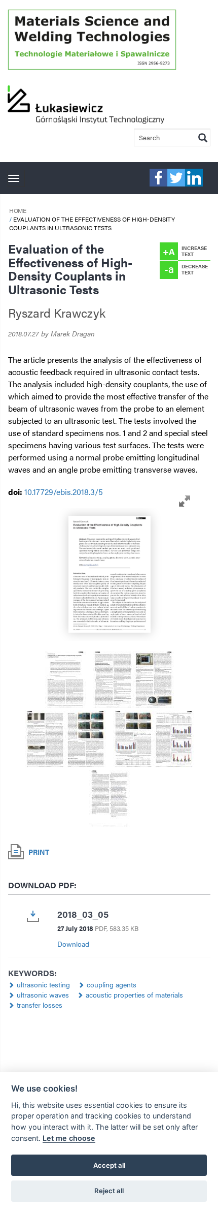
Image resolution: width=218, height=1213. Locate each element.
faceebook (158, 177)
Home (17, 210)
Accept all (109, 1165)
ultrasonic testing (43, 984)
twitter (176, 177)
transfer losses (39, 1005)
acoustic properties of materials (134, 994)
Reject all (109, 1191)
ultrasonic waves (43, 994)
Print (38, 852)
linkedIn (194, 177)
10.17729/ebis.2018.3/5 (63, 491)
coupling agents (111, 984)
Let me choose (69, 1138)
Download (73, 944)
